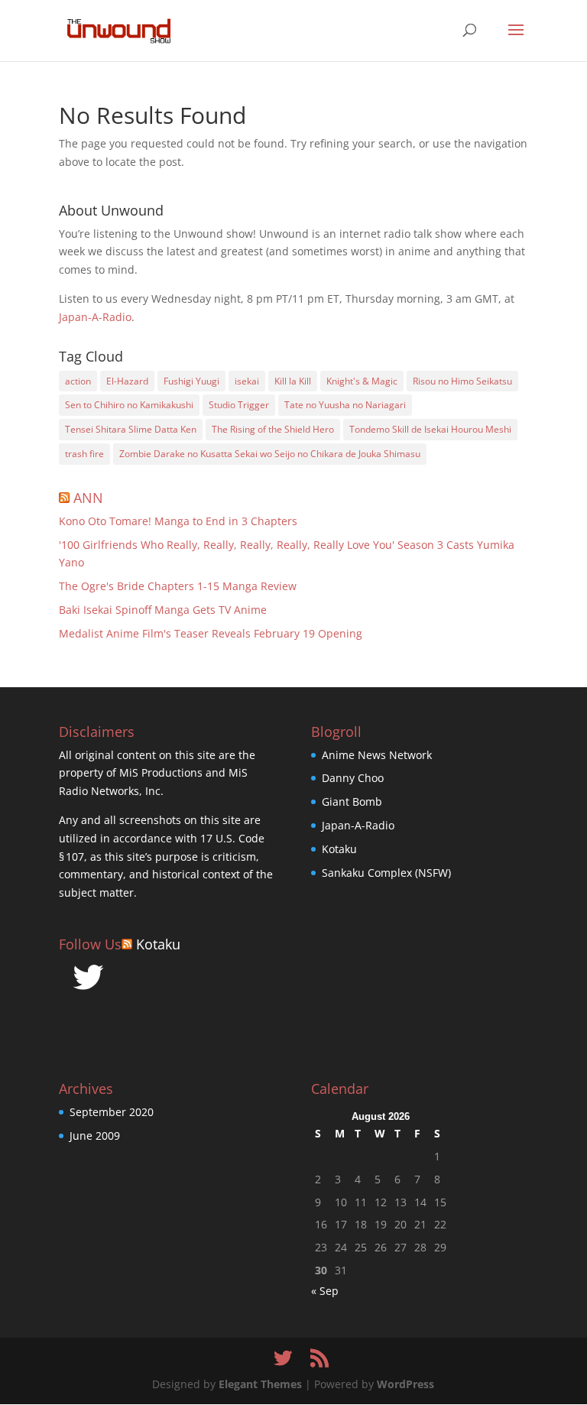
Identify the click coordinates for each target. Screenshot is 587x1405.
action (78, 381)
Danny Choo (353, 778)
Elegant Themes (260, 1384)
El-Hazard (127, 381)
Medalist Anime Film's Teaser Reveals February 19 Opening (210, 633)
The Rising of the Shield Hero (273, 429)
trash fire (84, 453)
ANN (88, 497)
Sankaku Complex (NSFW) (386, 872)
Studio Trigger (239, 404)
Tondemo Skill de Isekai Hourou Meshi (430, 429)
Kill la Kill (292, 381)
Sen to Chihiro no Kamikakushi (129, 404)
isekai (247, 381)
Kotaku (158, 944)
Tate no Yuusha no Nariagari (345, 404)
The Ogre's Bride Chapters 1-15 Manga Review (178, 586)
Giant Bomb (352, 801)
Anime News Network (377, 755)
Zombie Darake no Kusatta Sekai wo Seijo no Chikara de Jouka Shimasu (269, 453)
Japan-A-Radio (95, 317)
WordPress (405, 1384)
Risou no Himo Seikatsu (462, 381)
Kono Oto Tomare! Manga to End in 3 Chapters (178, 521)
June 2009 (95, 1135)
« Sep (325, 1290)
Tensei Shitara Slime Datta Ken (130, 429)
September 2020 (112, 1112)
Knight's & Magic (361, 381)
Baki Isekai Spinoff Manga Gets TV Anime (163, 609)
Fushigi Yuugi (191, 381)
